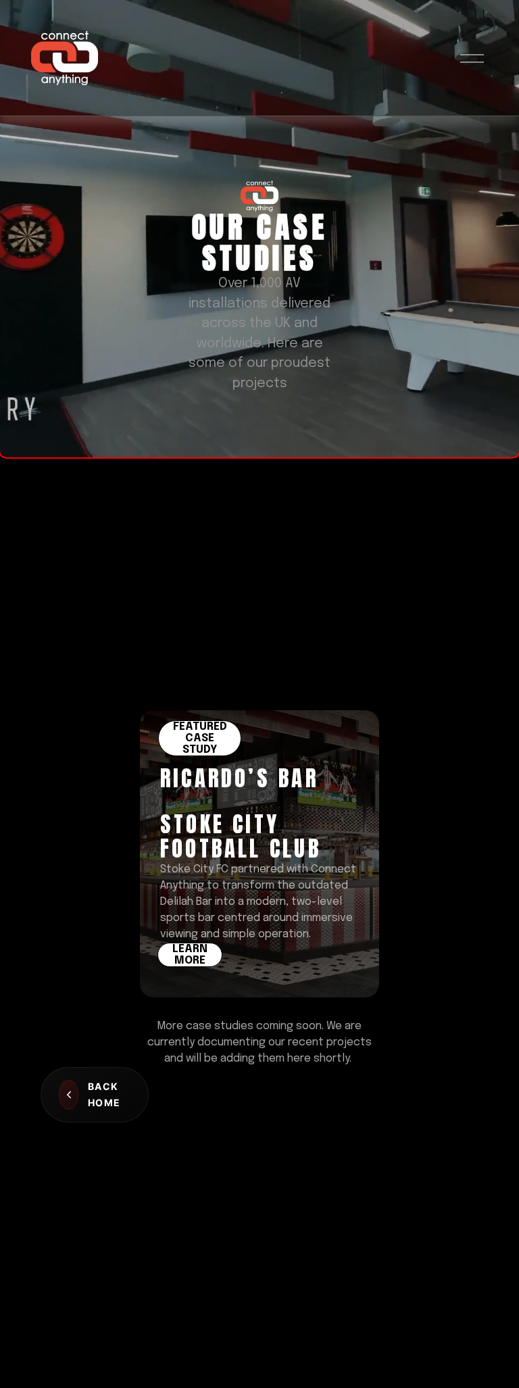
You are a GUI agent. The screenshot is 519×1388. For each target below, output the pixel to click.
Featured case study (200, 738)
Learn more (189, 954)
